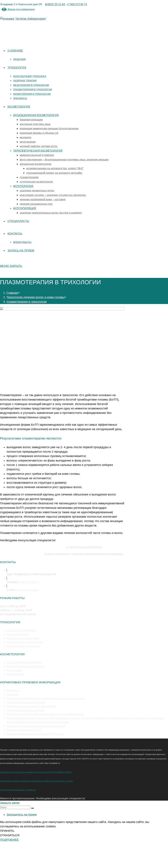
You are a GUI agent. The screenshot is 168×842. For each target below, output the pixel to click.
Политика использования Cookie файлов (32, 706)
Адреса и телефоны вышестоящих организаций (36, 726)
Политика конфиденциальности (26, 702)
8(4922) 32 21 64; (55, 4)
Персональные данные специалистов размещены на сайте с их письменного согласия (36, 781)
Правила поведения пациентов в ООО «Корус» (35, 733)
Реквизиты (13, 690)
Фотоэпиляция (15, 674)
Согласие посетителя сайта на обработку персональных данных (46, 698)
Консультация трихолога (21, 630)
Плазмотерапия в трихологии (24, 642)
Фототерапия (15, 670)
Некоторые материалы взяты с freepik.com (18, 790)
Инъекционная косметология (24, 662)
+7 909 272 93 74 (77, 4)
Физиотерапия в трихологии (24, 646)
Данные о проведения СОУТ (24, 730)
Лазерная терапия (18, 634)
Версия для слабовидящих (21, 9)
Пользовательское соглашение (25, 710)
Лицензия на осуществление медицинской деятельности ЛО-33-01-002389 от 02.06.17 (36, 772)
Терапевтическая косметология (26, 666)
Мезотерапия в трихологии (23, 638)
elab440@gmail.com (26, 590)
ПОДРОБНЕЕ (9, 839)
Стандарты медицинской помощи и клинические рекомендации (45, 714)
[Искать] (32, 808)
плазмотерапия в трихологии (27, 301)
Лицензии (12, 694)
